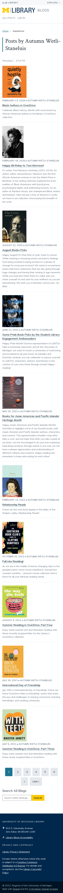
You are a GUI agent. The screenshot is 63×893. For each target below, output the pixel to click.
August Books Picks (14, 250)
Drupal (16, 888)
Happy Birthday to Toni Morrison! (23, 165)
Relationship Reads (14, 504)
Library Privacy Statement (16, 851)
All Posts (8, 17)
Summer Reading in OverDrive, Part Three (28, 748)
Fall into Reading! (12, 561)
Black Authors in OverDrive (19, 105)
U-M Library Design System (43, 888)
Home (5, 31)
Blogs (43, 10)
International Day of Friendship (21, 685)
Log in (21, 17)
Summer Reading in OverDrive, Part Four (27, 625)
